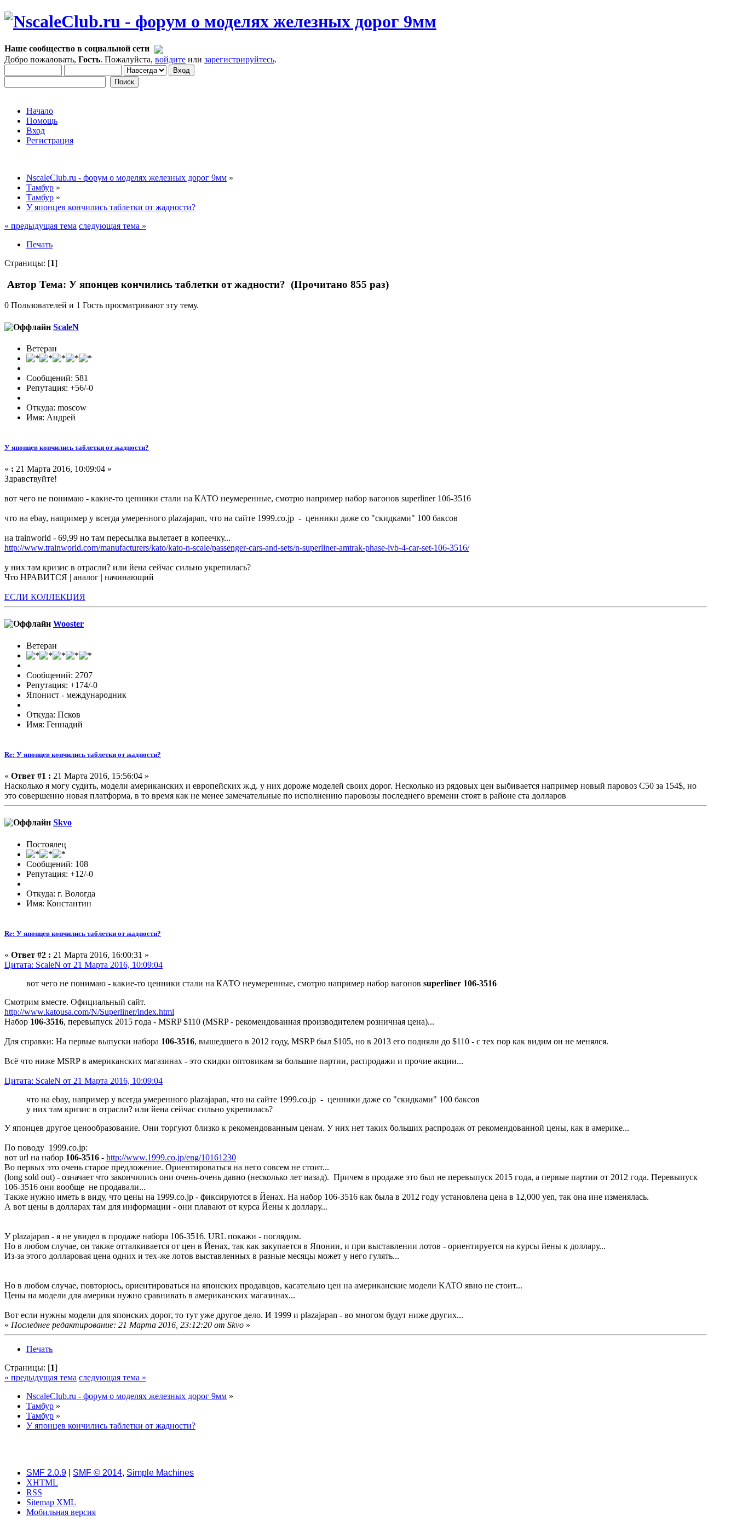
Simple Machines (160, 1472)
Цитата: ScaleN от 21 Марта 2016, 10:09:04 (83, 964)
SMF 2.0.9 (46, 1472)
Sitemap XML (51, 1502)
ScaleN (66, 327)
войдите (170, 59)
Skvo (62, 822)
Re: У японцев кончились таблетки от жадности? (82, 754)
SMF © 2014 (97, 1472)
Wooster (68, 623)
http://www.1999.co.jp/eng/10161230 (171, 1157)
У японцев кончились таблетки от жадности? (76, 447)
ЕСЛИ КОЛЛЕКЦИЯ (44, 597)
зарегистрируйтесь (239, 59)
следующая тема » (112, 225)
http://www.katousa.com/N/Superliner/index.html (89, 1011)
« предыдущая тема (40, 225)
